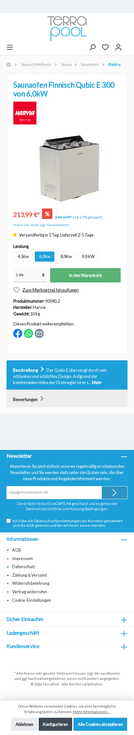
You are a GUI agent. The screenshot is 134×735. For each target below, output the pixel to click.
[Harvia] (24, 112)
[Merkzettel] (105, 47)
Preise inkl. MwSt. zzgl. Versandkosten (41, 225)
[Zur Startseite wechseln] (67, 28)
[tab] (67, 375)
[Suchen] (92, 47)
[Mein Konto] (118, 47)
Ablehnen (24, 724)
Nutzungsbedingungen (89, 509)
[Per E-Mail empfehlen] (39, 333)
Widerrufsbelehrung (30, 583)
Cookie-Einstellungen (31, 600)
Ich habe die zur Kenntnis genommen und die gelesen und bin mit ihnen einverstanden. (68, 523)
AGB (30, 525)
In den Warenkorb (85, 275)
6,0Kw (44, 256)
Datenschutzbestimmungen (57, 521)
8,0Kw (66, 256)
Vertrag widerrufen (29, 591)
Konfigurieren (55, 724)
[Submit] (114, 492)
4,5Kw (23, 256)
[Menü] (9, 47)
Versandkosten (107, 673)
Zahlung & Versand (29, 575)
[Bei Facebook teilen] (17, 333)
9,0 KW (88, 256)
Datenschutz (23, 566)
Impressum (22, 558)
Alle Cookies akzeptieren (100, 724)
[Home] (9, 64)
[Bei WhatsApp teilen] (28, 333)
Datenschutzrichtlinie (43, 509)
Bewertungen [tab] (25, 399)
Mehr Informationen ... (91, 712)
